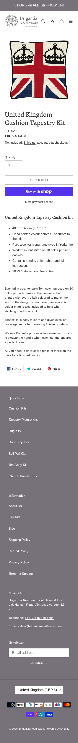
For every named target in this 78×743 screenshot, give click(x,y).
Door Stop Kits (19, 442)
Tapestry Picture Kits (23, 419)
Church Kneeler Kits (23, 476)
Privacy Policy (19, 562)
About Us (15, 506)
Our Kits (14, 517)
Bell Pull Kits (17, 453)
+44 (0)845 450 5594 (39, 617)
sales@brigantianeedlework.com (40, 626)
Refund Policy (18, 551)
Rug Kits (15, 431)
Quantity (10, 157)
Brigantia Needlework (32, 728)
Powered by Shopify (57, 728)
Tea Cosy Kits (18, 465)
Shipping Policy (19, 539)
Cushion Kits (18, 408)
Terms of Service (21, 573)
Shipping (30, 142)
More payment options (39, 201)
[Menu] (70, 21)
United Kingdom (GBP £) (38, 690)
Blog (12, 528)
